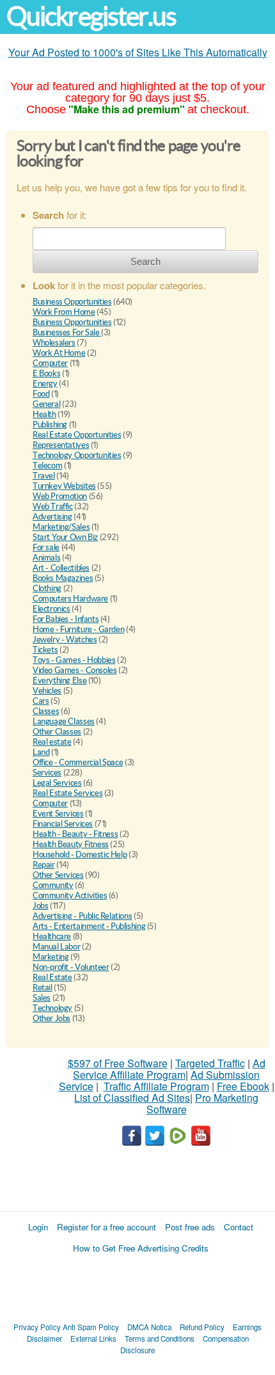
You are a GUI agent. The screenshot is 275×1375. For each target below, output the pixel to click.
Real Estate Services (67, 793)
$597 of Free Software (118, 1063)
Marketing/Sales (61, 527)
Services (47, 772)
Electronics (51, 609)
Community (53, 885)
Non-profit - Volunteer (71, 967)
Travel (44, 476)
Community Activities (70, 895)
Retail (42, 987)
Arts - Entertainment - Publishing (89, 926)
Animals (46, 557)
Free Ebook (243, 1086)
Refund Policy (202, 1327)
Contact (238, 1227)
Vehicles (47, 690)
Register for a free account (106, 1227)
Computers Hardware (70, 598)
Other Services (58, 875)
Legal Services (57, 783)
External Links (93, 1338)
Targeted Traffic (210, 1063)
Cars (41, 701)
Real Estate (52, 977)
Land (41, 752)
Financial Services (63, 824)
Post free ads (190, 1227)
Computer (50, 363)
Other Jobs (51, 1018)
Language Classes (64, 721)
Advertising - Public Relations (82, 916)
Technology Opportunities (77, 455)
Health (44, 414)
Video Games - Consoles (74, 670)
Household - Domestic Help (80, 854)
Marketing (51, 957)
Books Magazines (63, 578)
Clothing (47, 588)
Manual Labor (56, 946)
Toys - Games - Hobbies (74, 660)
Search (145, 261)
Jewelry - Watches (65, 639)
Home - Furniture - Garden (78, 629)
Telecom (47, 465)
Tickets (45, 650)
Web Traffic (53, 506)
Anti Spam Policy (91, 1327)
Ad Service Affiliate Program (169, 1069)
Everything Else (59, 680)
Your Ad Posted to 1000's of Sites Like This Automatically (137, 52)
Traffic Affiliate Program (156, 1086)
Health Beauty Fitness (71, 844)
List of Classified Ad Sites (132, 1097)
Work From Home (64, 312)
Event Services (58, 813)
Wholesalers (54, 342)
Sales (42, 998)
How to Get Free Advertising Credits (140, 1248)
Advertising (52, 516)
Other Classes (57, 731)
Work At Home (59, 353)
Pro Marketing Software (202, 1103)
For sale (46, 547)
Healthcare (52, 936)
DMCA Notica (149, 1327)
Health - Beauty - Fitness (75, 834)
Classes (46, 711)
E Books (46, 373)
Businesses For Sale (67, 332)
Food (41, 394)
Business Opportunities (72, 301)
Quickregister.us (91, 16)
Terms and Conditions (159, 1338)
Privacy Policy (37, 1327)
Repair (44, 865)
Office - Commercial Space (78, 762)
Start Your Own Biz (65, 537)
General (46, 404)
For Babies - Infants (65, 619)
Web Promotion (60, 496)
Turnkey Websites (64, 486)
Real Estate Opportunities (77, 435)
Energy (45, 383)
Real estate (52, 742)
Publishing (50, 424)
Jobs (40, 905)
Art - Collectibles (61, 568)
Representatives (61, 445)
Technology (52, 1008)
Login (38, 1227)
